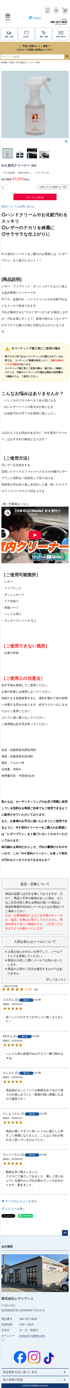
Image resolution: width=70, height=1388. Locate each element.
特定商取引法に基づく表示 (20, 1372)
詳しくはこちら (56, 979)
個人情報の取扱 (13, 1379)
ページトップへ (65, 1233)
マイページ (56, 10)
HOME (4, 62)
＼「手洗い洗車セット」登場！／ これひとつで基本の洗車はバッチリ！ (35, 48)
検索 (67, 56)
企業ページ (47, 10)
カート (65, 10)
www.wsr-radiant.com (32, 1335)
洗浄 (12, 62)
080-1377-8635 (58, 22)
